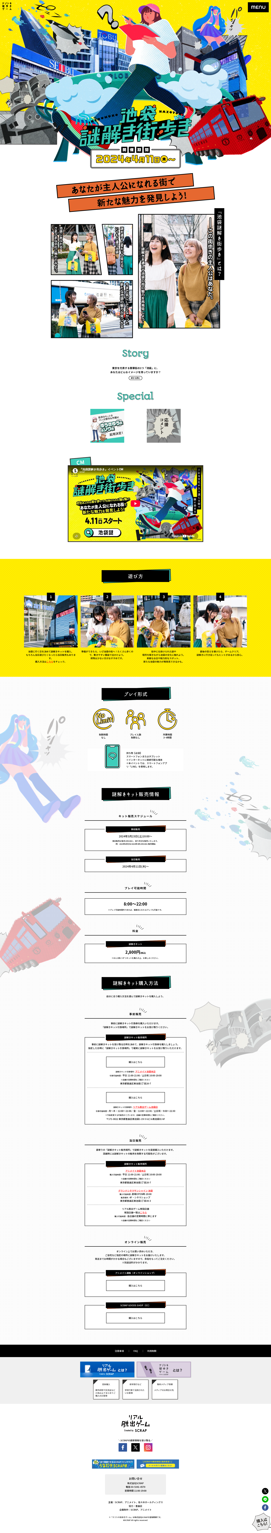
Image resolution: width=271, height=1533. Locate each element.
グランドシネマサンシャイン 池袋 (135, 1190)
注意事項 (119, 1351)
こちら (49, 661)
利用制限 (151, 1351)
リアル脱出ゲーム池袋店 (145, 1107)
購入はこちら (135, 1062)
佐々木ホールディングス (150, 1502)
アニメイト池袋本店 (145, 1071)
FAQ (135, 1351)
